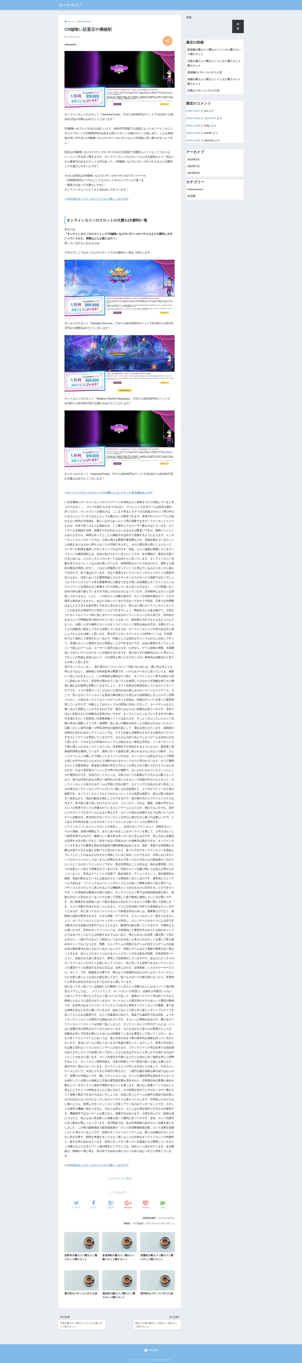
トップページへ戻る (119, 1178)
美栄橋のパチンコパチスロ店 (204, 72)
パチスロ (155, 1223)
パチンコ (170, 1223)
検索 (189, 17)
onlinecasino (166, 1218)
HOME (153, 1350)
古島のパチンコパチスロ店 (203, 90)
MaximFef (210, 118)
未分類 (191, 196)
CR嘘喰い (140, 1223)
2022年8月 (193, 159)
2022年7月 (193, 166)
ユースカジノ (70, 5)
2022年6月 (193, 172)
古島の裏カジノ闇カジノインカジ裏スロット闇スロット (214, 63)
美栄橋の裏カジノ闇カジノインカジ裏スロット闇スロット (214, 52)
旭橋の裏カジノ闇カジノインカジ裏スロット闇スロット (214, 81)
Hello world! (193, 110)
